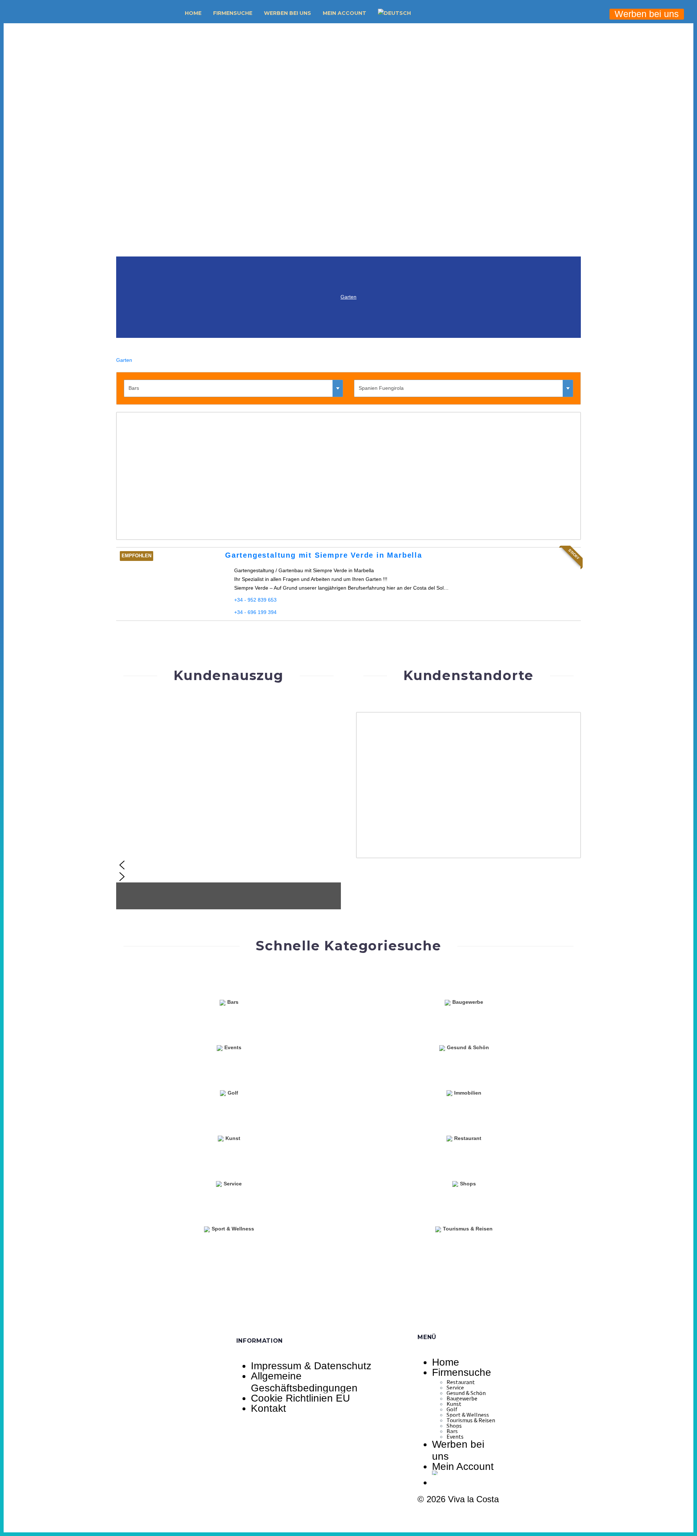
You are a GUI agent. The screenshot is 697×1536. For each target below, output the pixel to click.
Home (193, 13)
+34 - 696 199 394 (255, 612)
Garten (348, 297)
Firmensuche (232, 13)
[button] (427, 13)
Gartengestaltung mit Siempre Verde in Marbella (323, 555)
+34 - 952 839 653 (255, 600)
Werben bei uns (287, 13)
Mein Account (344, 13)
